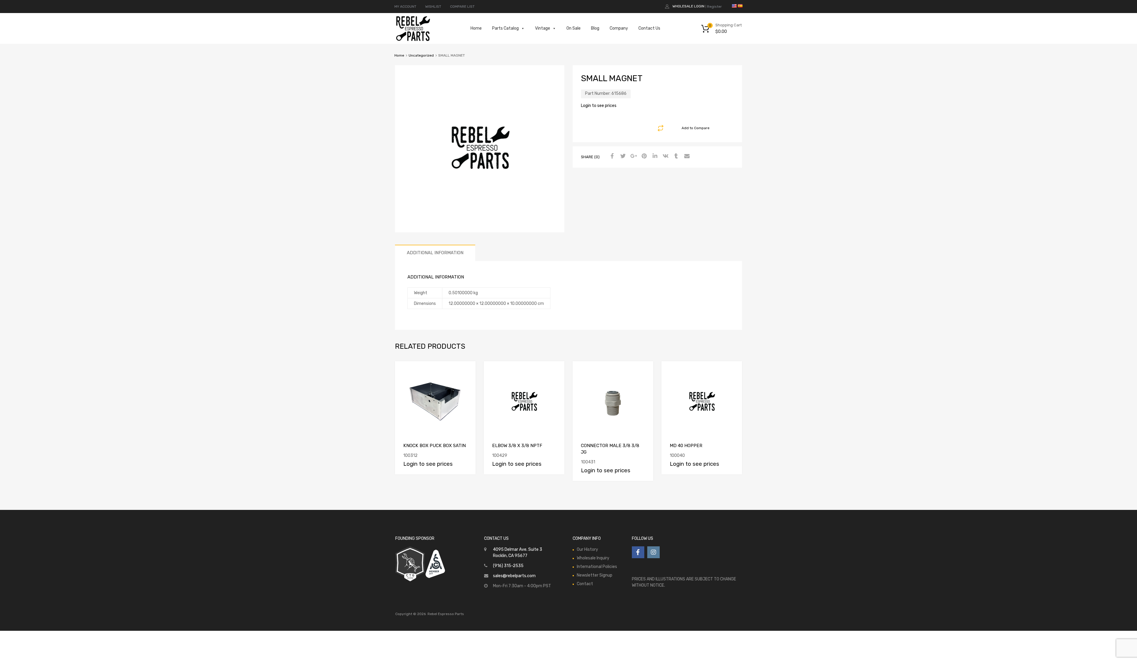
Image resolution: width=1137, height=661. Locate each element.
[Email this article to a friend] (686, 156)
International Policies (597, 566)
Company (619, 28)
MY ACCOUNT (405, 6)
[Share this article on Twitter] (622, 156)
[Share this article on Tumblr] (675, 156)
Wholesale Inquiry (593, 558)
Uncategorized (421, 55)
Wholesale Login (688, 6)
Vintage (542, 28)
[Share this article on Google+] (633, 156)
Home (476, 28)
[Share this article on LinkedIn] (654, 156)
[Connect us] (638, 552)
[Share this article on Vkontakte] (665, 156)
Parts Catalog (505, 28)
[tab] (435, 253)
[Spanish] (740, 6)
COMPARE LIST (462, 6)
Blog (595, 28)
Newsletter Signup (594, 575)
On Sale (573, 28)
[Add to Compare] (466, 371)
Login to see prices (598, 105)
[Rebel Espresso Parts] (413, 40)
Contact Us (649, 28)
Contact (585, 583)
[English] (734, 6)
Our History (587, 549)
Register (714, 6)
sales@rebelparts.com (514, 575)
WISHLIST (433, 6)
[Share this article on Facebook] (611, 156)
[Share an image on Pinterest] (643, 156)
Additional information (435, 252)
